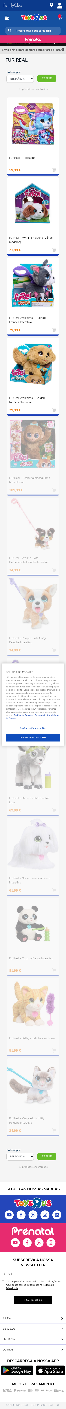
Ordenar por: (13, 72)
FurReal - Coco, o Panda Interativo (31, 958)
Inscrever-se (33, 1300)
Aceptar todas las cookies (33, 737)
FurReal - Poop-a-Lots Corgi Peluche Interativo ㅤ (27, 640)
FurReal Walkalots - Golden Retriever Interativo (27, 400)
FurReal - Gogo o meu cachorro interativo (29, 880)
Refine (47, 78)
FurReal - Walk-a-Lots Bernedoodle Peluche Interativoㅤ (29, 560)
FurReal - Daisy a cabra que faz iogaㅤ (29, 800)
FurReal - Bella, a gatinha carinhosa (32, 1038)
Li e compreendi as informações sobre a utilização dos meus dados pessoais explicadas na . (33, 1285)
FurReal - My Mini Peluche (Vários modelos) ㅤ (31, 240)
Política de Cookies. (23, 715)
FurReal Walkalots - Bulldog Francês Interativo (27, 320)
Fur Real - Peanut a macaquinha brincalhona (29, 480)
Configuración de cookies (33, 728)
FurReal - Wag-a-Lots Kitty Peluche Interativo (26, 1120)
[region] (33, 704)
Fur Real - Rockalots (22, 158)
